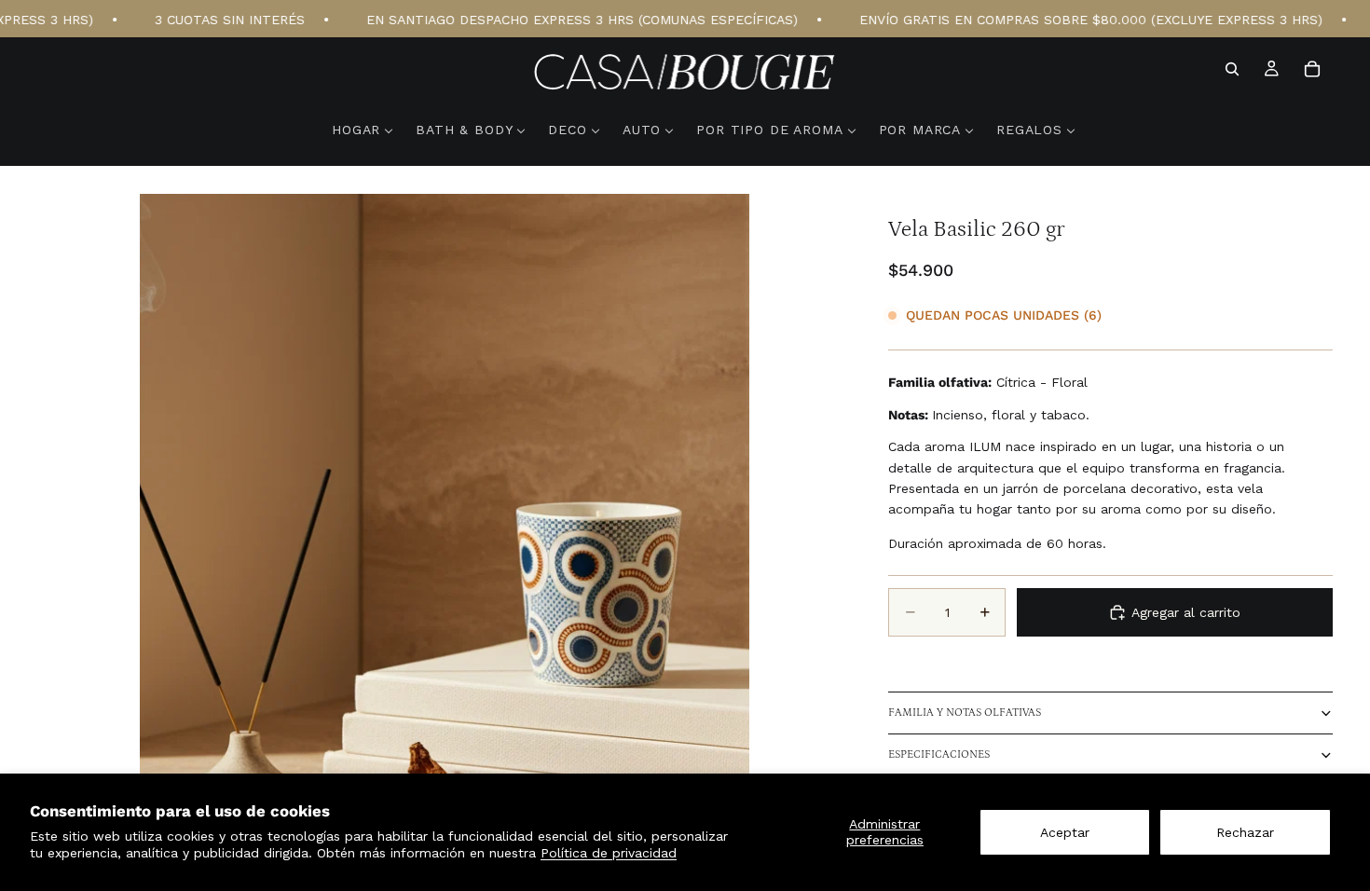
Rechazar (1245, 832)
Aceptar (1064, 832)
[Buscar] (1232, 68)
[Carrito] (1312, 68)
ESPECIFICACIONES (939, 754)
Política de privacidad (609, 852)
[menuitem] (362, 129)
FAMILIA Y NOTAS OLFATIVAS (964, 712)
